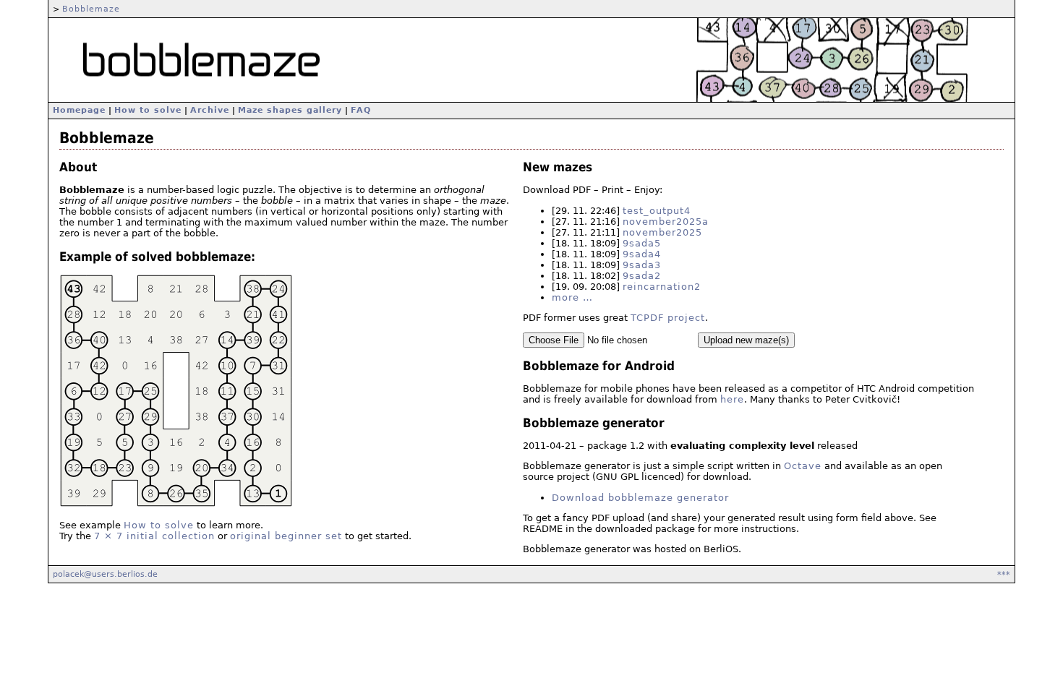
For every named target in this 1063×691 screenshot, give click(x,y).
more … (572, 297)
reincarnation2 (662, 286)
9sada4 (642, 254)
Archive (209, 110)
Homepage (79, 110)
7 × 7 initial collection (154, 536)
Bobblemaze (91, 9)
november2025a (666, 221)
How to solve (148, 110)
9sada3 (642, 264)
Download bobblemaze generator (640, 497)
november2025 (662, 232)
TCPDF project (668, 317)
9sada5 (642, 243)
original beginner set (286, 536)
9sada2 (642, 275)
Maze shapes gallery (290, 110)
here (732, 399)
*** (1003, 574)
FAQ (361, 110)
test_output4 (657, 210)
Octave (802, 465)
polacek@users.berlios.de (105, 574)
